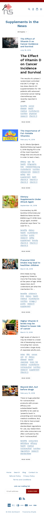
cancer (31, 106)
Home (8, 472)
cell (21, 357)
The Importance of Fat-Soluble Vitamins (30, 133)
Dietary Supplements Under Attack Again (30, 199)
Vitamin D (33, 116)
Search (17, 472)
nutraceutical (26, 367)
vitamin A (24, 179)
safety (22, 174)
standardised (25, 454)
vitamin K (33, 182)
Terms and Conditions (22, 480)
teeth (34, 177)
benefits (23, 106)
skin (28, 174)
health (30, 108)
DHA (22, 296)
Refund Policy (15, 476)
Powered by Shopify (29, 512)
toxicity (35, 240)
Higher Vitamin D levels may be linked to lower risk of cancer (30, 325)
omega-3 (32, 301)
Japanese (24, 362)
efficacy (34, 443)
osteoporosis (25, 172)
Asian (22, 354)
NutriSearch (16, 512)
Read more (26, 122)
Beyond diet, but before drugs (29, 388)
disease (23, 108)
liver (22, 167)
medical (23, 111)
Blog (24, 472)
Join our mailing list (22, 486)
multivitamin (34, 111)
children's (33, 293)
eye (29, 162)
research (24, 116)
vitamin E (24, 182)
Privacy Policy (29, 476)
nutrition (24, 114)
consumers (33, 441)
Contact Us (33, 472)
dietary (23, 162)
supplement (25, 177)
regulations (25, 451)
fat (33, 162)
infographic (32, 164)
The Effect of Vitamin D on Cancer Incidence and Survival (29, 43)
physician (33, 114)
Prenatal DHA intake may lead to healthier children (30, 262)
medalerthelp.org (33, 167)
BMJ (28, 354)
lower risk (34, 362)
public (31, 235)
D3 (26, 357)
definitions (24, 443)
